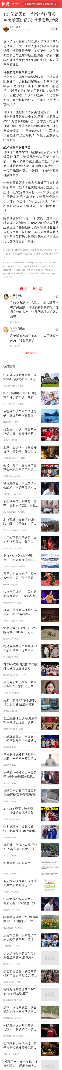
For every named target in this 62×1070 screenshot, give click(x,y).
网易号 (16, 4)
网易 (5, 4)
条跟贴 (30, 353)
